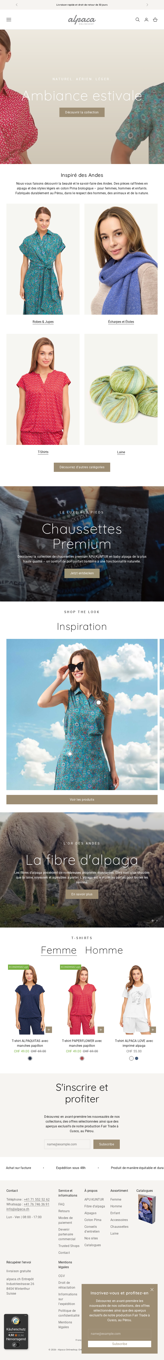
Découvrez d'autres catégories (82, 467)
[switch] (16, 1344)
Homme (104, 950)
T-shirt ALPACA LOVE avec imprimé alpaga (134, 1043)
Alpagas (90, 1213)
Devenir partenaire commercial (67, 1234)
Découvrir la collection (82, 112)
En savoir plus (82, 894)
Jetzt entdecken (82, 573)
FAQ (61, 1204)
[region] (82, 870)
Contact (64, 1253)
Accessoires (119, 1220)
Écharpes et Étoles (121, 322)
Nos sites (91, 1238)
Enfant (115, 1213)
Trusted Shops (68, 1246)
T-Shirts (43, 452)
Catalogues (92, 1245)
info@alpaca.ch (17, 1209)
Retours (64, 1211)
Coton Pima (93, 1220)
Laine (121, 452)
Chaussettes (119, 1227)
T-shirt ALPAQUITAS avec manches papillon (30, 1043)
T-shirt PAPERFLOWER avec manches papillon (82, 1043)
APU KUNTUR (94, 1199)
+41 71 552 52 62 (37, 1199)
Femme (59, 950)
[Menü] (25, 1316)
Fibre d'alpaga (94, 1206)
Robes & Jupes (43, 322)
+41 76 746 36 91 (36, 1204)
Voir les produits (82, 800)
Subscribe (119, 1344)
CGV (61, 1276)
